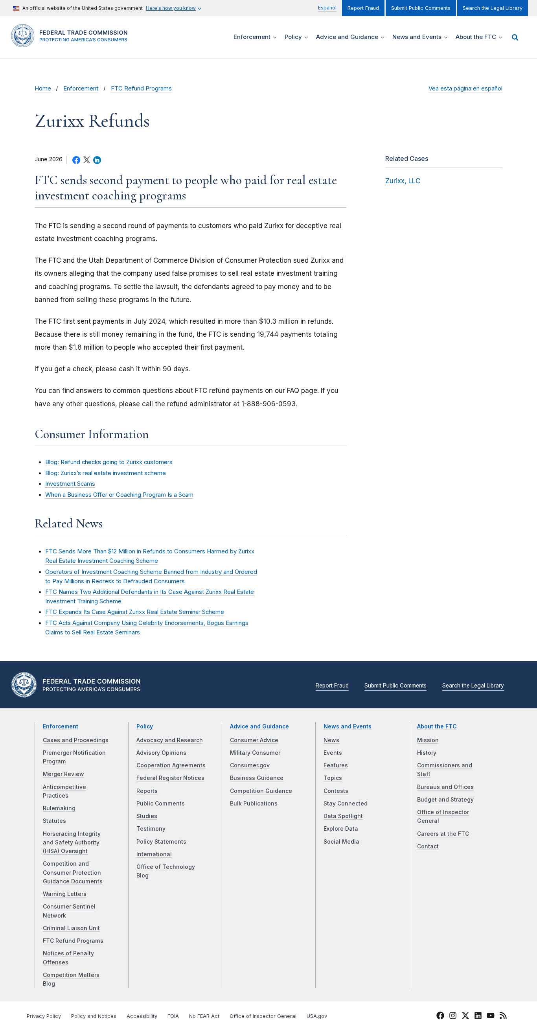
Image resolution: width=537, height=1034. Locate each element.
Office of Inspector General (263, 1016)
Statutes (54, 821)
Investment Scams (70, 483)
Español (327, 8)
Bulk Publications (254, 803)
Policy (144, 726)
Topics (333, 778)
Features (336, 765)
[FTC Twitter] (465, 1015)
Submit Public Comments (421, 8)
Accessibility (142, 1016)
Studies (146, 816)
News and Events (347, 726)
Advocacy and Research (169, 740)
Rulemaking (59, 808)
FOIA (173, 1016)
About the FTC (437, 726)
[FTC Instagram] (453, 1016)
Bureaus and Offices (445, 787)
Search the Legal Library (492, 8)
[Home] (72, 42)
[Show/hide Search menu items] (515, 37)
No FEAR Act (204, 1016)
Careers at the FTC (443, 834)
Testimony (151, 829)
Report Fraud (363, 8)
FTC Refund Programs (141, 88)
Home (43, 88)
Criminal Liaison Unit (71, 928)
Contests (336, 791)
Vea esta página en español (465, 88)
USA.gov (317, 1016)
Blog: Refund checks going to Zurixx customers (109, 462)
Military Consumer (255, 753)
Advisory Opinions (161, 753)
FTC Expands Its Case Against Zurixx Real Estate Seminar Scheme (134, 612)
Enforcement (80, 88)
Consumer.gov (250, 765)
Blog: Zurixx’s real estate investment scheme (105, 473)
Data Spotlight (343, 816)
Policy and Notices (93, 1016)
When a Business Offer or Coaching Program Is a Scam (119, 494)
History (426, 753)
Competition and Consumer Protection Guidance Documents (73, 873)
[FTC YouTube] (491, 1016)
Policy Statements (161, 842)
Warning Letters (64, 894)
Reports (147, 791)
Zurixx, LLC (402, 181)
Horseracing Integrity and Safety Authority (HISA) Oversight (72, 843)
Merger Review (63, 774)
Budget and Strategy (445, 799)
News (331, 740)
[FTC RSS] (503, 1016)
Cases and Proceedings (76, 740)
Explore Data (341, 829)
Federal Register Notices (170, 778)
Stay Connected (346, 803)
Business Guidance (256, 778)
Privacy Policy (44, 1016)
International (154, 854)
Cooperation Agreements (171, 765)
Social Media (341, 842)
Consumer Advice (254, 740)
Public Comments (160, 803)
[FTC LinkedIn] (478, 1016)
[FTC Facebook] (440, 1016)
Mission (428, 740)
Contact (428, 846)
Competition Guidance (261, 791)
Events (333, 753)
